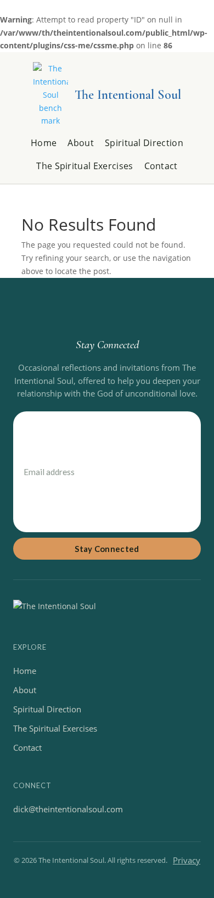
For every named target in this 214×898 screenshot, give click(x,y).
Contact (161, 166)
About (80, 143)
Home (44, 143)
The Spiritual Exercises (84, 166)
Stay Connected (107, 549)
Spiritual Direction (144, 143)
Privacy (186, 860)
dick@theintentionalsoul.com (68, 809)
